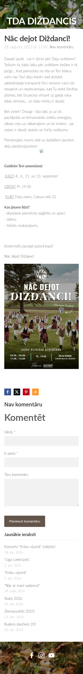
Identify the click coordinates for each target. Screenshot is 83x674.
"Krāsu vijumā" (15, 572)
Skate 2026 (13, 598)
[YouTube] (51, 655)
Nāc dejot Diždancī (19, 256)
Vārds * (9, 432)
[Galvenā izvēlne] (7, 7)
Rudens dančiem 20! (20, 624)
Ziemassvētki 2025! (19, 611)
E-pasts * (11, 453)
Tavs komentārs (16, 474)
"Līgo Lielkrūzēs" (17, 559)
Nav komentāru (61, 46)
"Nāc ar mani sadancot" (22, 585)
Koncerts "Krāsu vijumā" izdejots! (29, 546)
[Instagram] (41, 655)
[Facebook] (31, 655)
